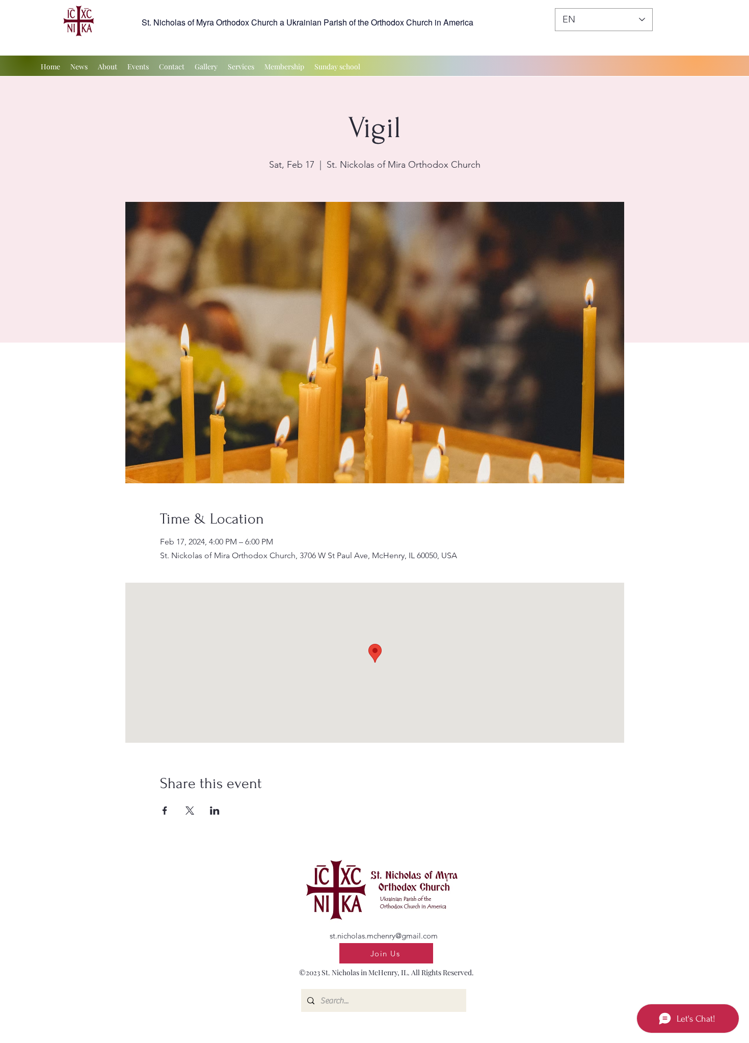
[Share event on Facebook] (165, 810)
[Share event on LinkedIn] (215, 810)
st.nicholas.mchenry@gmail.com (384, 936)
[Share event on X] (190, 810)
